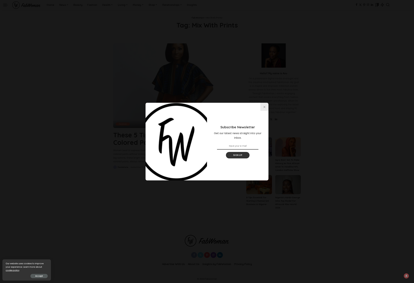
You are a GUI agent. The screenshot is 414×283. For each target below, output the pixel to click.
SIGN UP (237, 155)
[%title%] (264, 107)
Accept (39, 276)
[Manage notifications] (406, 275)
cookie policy (12, 270)
